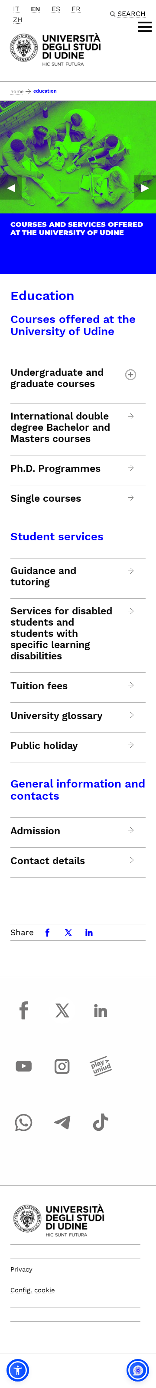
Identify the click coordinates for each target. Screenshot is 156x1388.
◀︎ (11, 187)
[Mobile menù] (145, 26)
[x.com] (62, 1018)
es (56, 9)
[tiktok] (100, 1130)
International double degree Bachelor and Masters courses (60, 428)
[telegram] (62, 1130)
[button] (18, 1370)
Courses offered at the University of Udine (73, 325)
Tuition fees (39, 686)
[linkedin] (100, 1018)
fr (76, 9)
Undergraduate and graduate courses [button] (57, 378)
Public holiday (44, 746)
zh (18, 20)
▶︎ (145, 187)
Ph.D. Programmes (55, 469)
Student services (57, 536)
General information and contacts (77, 789)
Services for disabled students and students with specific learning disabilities (61, 634)
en (35, 9)
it (16, 9)
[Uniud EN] (55, 49)
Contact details (47, 861)
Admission (35, 831)
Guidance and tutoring (43, 576)
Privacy (21, 1269)
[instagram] (62, 1074)
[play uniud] (100, 1074)
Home (16, 91)
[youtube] (23, 1074)
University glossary (56, 716)
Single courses (45, 498)
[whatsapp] (23, 1130)
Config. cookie (32, 1290)
